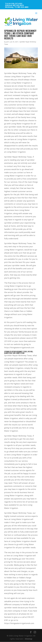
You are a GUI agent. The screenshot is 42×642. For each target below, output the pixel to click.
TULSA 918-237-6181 (13, 3)
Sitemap (28, 639)
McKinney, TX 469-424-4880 (16, 7)
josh (7, 42)
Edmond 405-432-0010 (14, 5)
